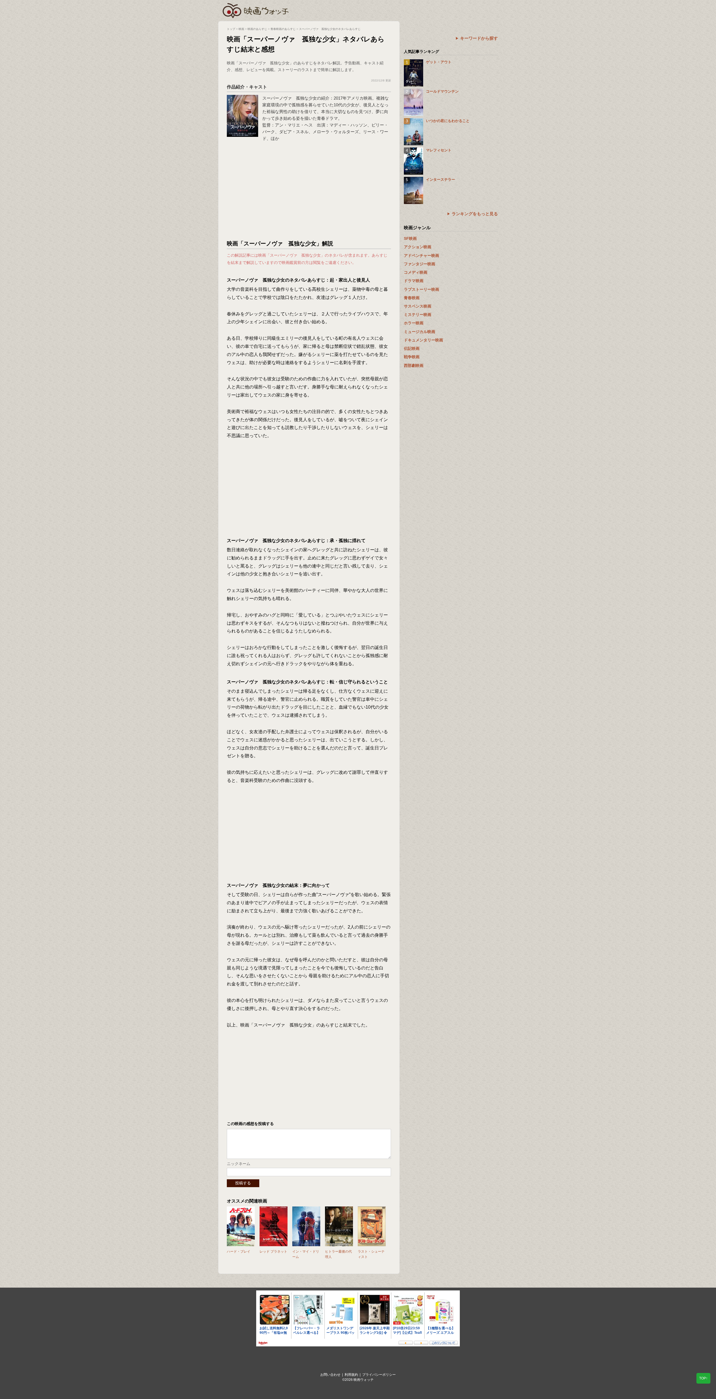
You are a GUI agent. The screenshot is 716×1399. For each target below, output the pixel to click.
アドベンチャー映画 (421, 255)
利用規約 (351, 1375)
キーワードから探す (479, 38)
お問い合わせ (330, 1375)
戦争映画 (412, 357)
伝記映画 (412, 348)
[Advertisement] (309, 192)
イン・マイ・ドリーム (305, 1254)
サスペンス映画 (417, 306)
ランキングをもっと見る (475, 213)
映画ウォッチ (256, 9)
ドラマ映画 (413, 280)
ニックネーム (238, 1163)
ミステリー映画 (417, 314)
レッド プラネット (273, 1251)
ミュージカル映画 (419, 331)
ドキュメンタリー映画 (423, 340)
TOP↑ (703, 1378)
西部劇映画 (413, 365)
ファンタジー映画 (419, 264)
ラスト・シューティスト (371, 1254)
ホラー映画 (413, 323)
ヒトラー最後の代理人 (338, 1254)
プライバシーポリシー (379, 1375)
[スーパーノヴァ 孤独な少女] (242, 97)
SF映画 (410, 238)
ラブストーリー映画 (421, 289)
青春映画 (412, 298)
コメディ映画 (415, 272)
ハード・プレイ (238, 1251)
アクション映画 (417, 247)
